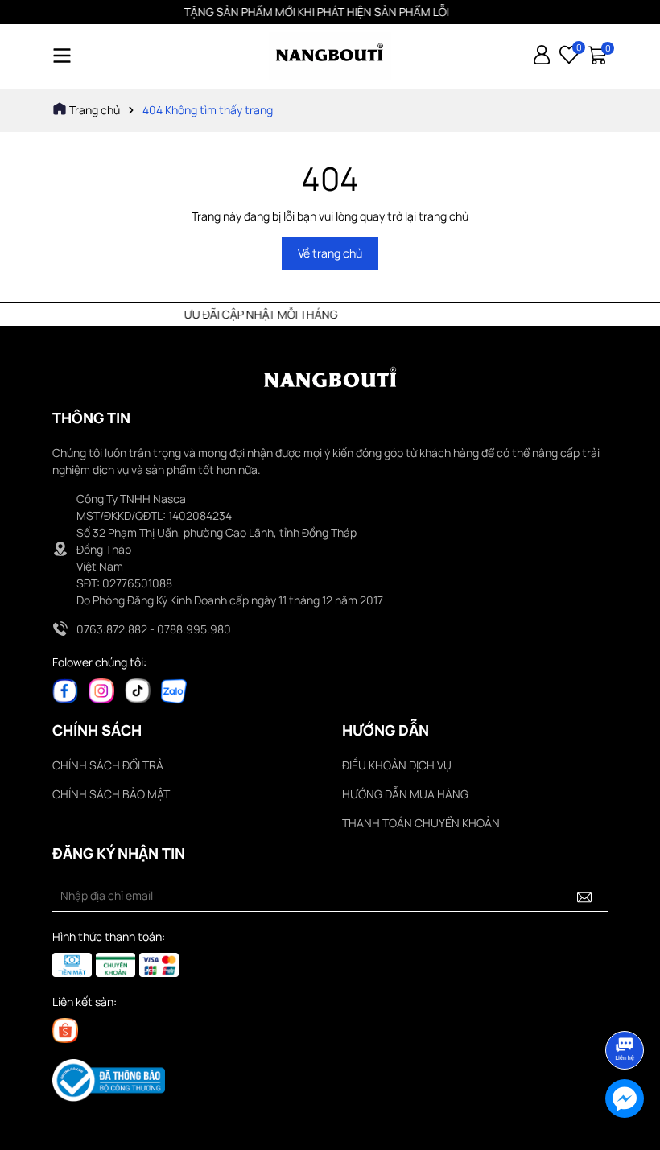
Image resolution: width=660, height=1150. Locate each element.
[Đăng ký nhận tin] (584, 896)
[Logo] (330, 56)
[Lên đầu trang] (625, 1005)
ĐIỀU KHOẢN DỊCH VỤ (397, 765)
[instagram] (101, 689)
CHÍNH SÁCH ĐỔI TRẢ (107, 765)
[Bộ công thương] (108, 1079)
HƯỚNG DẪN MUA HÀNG (405, 794)
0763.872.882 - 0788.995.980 (153, 629)
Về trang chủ (330, 253)
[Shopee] (65, 1029)
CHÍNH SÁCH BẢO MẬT (111, 794)
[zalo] (174, 689)
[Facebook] (65, 689)
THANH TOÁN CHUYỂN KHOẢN (421, 823)
